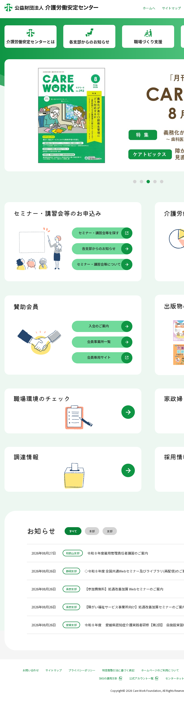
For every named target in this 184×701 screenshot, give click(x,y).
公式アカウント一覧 (141, 678)
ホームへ (149, 8)
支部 (109, 531)
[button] (134, 181)
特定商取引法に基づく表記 (118, 670)
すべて (73, 531)
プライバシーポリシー (81, 670)
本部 (92, 531)
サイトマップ (171, 8)
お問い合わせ (31, 670)
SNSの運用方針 (108, 678)
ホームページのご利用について (160, 670)
